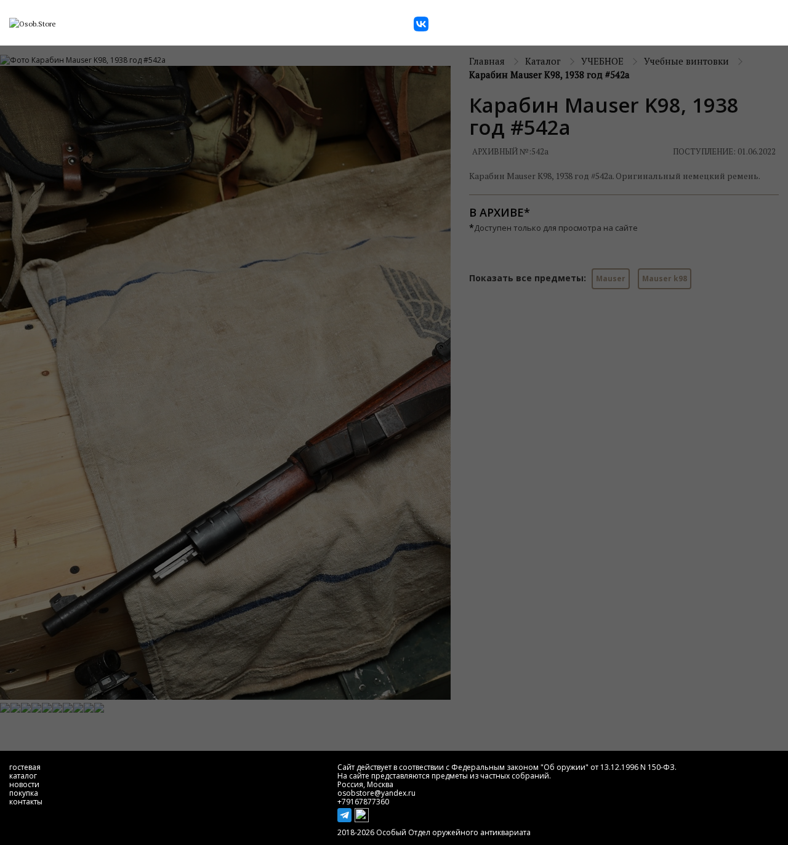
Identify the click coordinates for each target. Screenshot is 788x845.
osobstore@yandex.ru (376, 793)
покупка (23, 793)
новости (24, 784)
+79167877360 (363, 801)
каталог (23, 776)
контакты (25, 801)
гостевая (25, 767)
